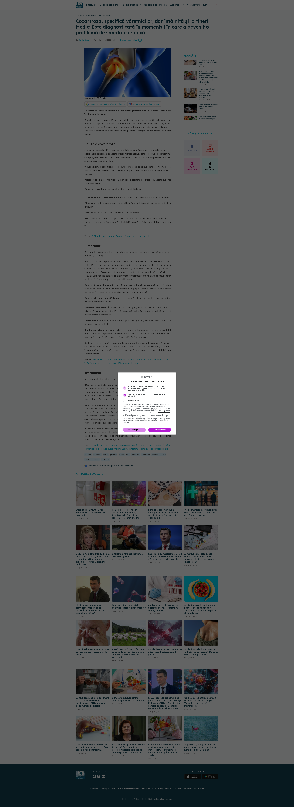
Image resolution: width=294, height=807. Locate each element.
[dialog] (147, 403)
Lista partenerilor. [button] (164, 412)
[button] (147, 400)
